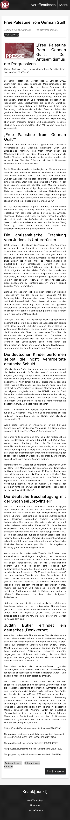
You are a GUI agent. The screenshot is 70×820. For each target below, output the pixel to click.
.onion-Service (35, 810)
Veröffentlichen (43, 5)
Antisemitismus (13, 763)
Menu (63, 5)
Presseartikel (12, 34)
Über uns (35, 805)
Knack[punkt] (35, 791)
